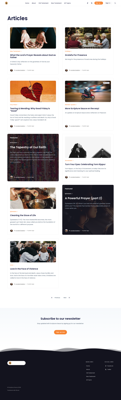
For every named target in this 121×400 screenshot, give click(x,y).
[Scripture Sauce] (12, 3)
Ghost (17, 390)
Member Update (70, 105)
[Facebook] (87, 3)
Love (11, 265)
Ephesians (13, 211)
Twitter (109, 369)
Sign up (98, 3)
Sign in (108, 3)
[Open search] (115, 3)
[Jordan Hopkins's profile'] (11, 70)
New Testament (15, 51)
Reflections (13, 143)
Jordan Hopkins (20, 70)
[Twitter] (91, 3)
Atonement (68, 160)
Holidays (68, 51)
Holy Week (13, 105)
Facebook (110, 366)
